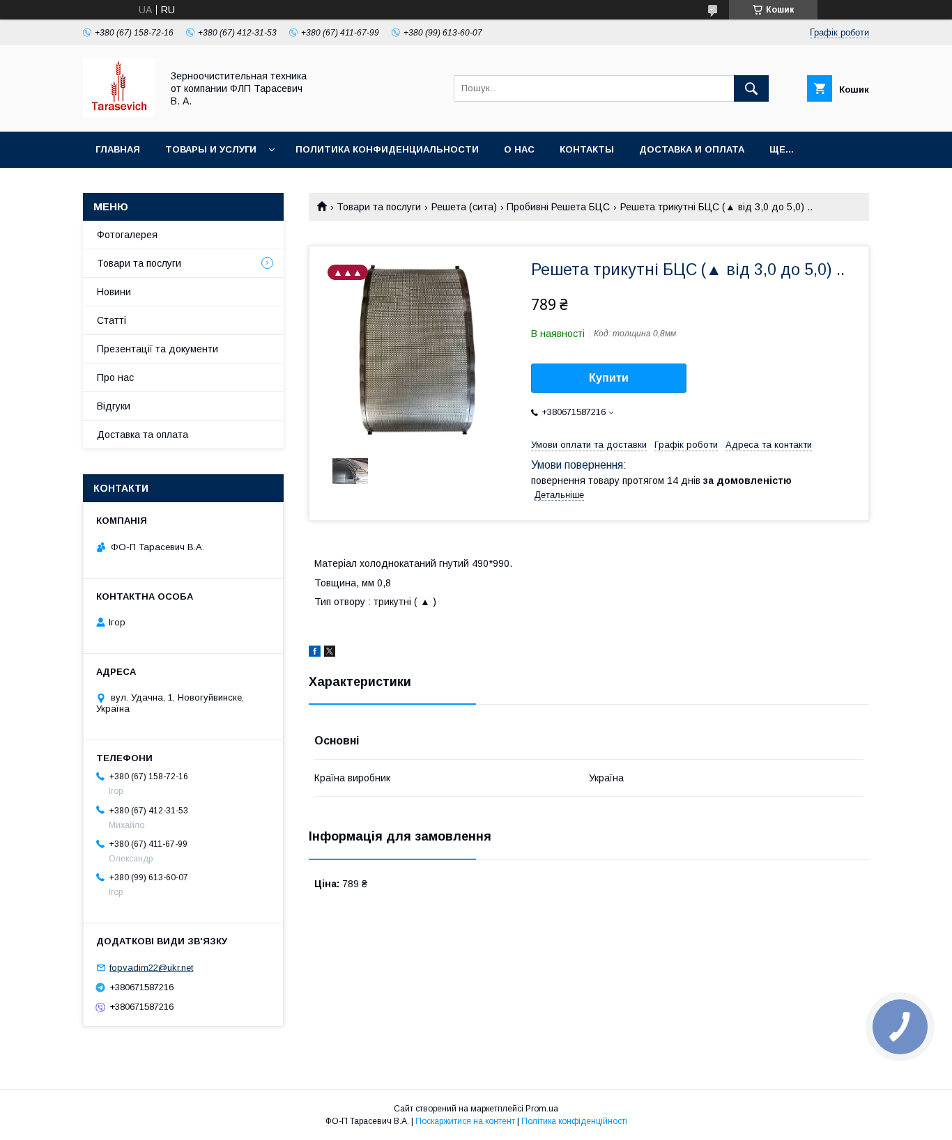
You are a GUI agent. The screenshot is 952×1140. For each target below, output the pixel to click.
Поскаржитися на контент (465, 1121)
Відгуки (113, 406)
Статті (111, 320)
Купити (609, 378)
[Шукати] (751, 88)
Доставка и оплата (691, 149)
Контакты (587, 149)
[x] (329, 653)
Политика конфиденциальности (387, 149)
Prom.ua (541, 1109)
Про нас (115, 377)
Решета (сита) (464, 206)
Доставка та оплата (142, 434)
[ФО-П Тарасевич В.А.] (118, 113)
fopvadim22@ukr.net (151, 967)
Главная (117, 149)
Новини (114, 291)
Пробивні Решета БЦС (558, 206)
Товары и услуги (210, 149)
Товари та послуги (379, 206)
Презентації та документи (157, 348)
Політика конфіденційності (574, 1121)
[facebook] (315, 653)
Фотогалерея (127, 234)
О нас (519, 149)
